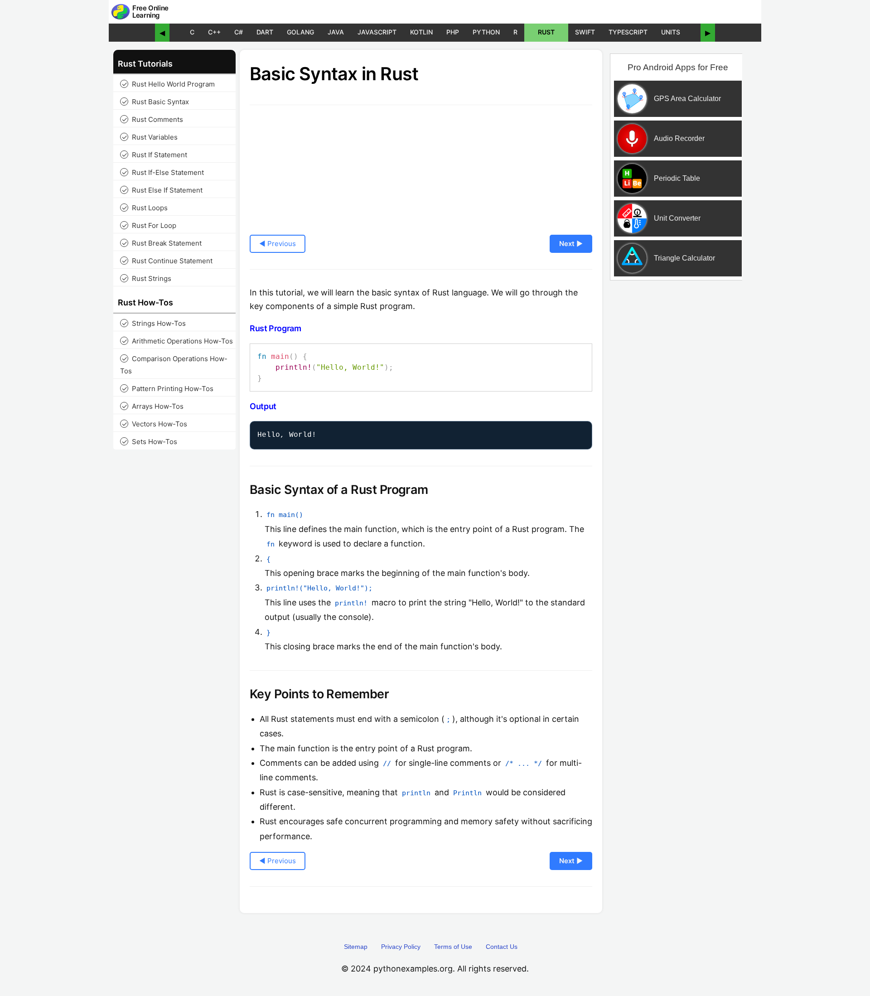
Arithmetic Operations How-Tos (177, 341)
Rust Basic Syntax (155, 101)
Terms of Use (453, 946)
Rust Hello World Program (168, 84)
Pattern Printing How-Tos (167, 388)
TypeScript (628, 32)
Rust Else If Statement (162, 190)
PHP (452, 32)
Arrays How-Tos (152, 406)
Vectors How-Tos (154, 424)
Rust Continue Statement (167, 260)
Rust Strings (146, 278)
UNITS (670, 32)
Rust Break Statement (161, 243)
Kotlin (421, 32)
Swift (585, 32)
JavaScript (377, 32)
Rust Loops (144, 207)
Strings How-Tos (153, 323)
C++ (214, 32)
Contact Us (501, 946)
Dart (264, 32)
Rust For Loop (149, 225)
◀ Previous (277, 243)
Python (486, 32)
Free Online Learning (150, 12)
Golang (300, 32)
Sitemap (355, 946)
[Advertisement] (676, 431)
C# (238, 32)
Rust (546, 32)
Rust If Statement (154, 154)
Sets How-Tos (149, 441)
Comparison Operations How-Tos (173, 364)
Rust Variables (149, 137)
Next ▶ (571, 243)
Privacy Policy (400, 946)
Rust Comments (152, 119)
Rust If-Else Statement (162, 172)
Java (336, 32)
